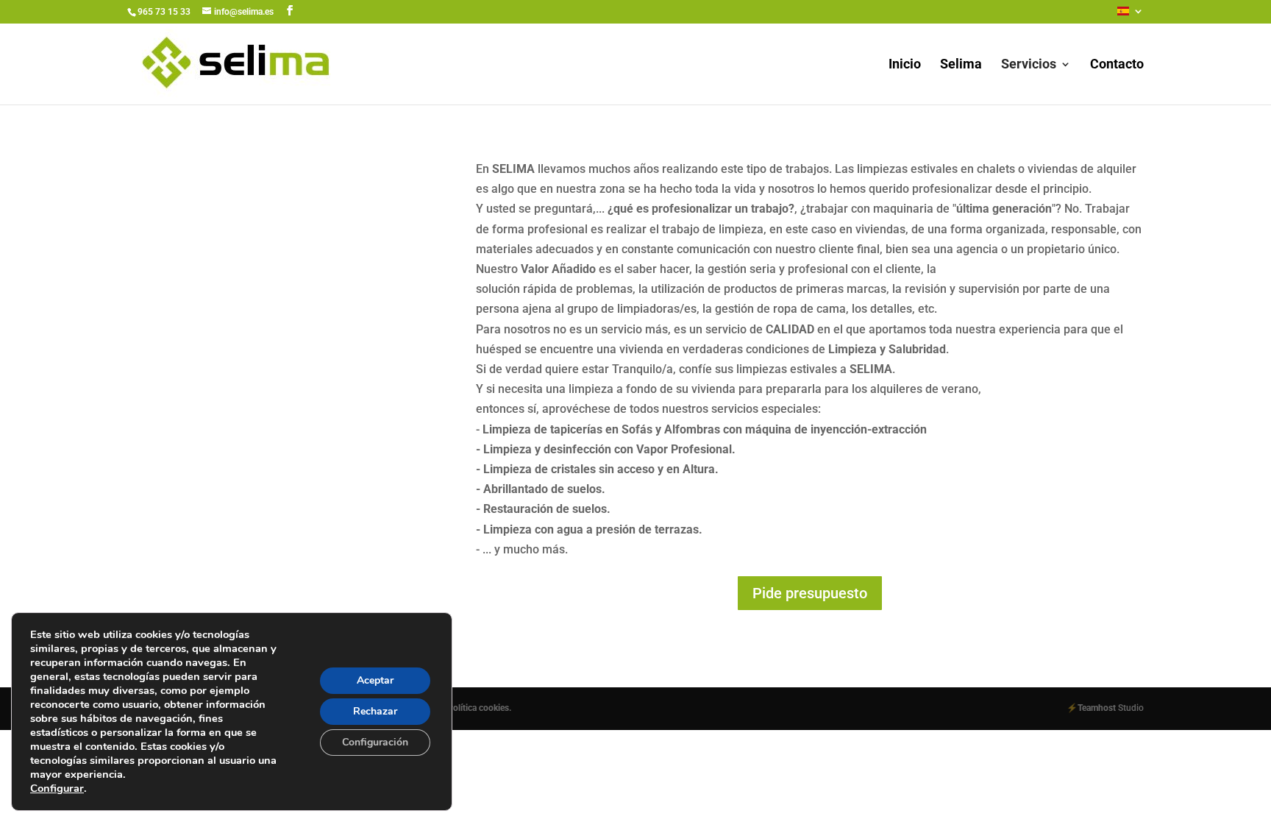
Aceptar (375, 680)
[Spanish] (1130, 15)
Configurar (57, 788)
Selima (961, 65)
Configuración (375, 742)
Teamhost (1097, 708)
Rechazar (375, 711)
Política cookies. (479, 708)
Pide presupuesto (809, 593)
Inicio (905, 65)
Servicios (1028, 65)
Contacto (1117, 65)
